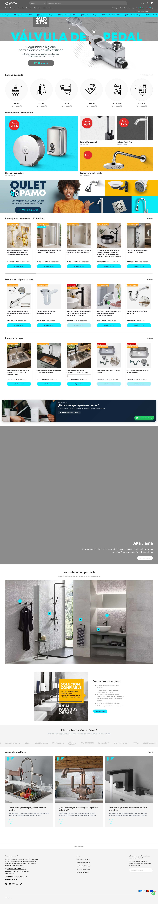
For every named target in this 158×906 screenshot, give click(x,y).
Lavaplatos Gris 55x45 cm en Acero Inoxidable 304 (108, 371)
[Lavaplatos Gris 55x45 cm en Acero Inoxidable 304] (109, 355)
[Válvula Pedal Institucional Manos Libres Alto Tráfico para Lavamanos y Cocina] (19, 296)
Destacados (47, 8)
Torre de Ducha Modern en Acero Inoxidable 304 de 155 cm (137, 251)
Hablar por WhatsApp (145, 418)
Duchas (16, 103)
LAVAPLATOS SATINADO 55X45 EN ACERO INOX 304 (138, 371)
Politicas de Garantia (83, 872)
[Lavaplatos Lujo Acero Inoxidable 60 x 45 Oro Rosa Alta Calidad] (49, 355)
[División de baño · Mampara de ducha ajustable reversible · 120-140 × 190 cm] (79, 235)
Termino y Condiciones (83, 869)
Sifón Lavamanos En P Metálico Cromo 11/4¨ (137, 312)
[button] (152, 3)
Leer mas (37, 815)
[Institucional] (116, 90)
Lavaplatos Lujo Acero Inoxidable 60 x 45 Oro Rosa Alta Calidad (49, 371)
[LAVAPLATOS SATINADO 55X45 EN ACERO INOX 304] (139, 355)
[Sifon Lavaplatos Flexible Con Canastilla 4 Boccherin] (49, 296)
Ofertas (91, 103)
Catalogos (115, 8)
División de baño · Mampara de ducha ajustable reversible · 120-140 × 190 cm (79, 252)
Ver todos (150, 218)
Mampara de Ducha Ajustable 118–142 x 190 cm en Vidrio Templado (49, 251)
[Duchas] (16, 90)
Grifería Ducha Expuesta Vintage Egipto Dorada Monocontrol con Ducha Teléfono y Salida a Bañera (17, 252)
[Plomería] (141, 90)
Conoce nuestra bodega (16, 869)
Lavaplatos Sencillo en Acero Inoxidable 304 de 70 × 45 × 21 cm (77, 371)
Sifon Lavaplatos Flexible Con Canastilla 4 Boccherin (46, 312)
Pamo (10, 898)
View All (150, 752)
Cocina (19, 8)
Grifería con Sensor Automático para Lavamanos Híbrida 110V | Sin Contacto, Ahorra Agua (108, 313)
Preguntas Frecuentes (83, 862)
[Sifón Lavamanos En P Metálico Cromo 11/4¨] (139, 296)
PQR (133, 8)
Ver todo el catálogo (147, 75)
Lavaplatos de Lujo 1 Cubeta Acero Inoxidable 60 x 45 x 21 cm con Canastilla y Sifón (18, 372)
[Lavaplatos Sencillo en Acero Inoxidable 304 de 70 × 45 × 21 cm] (79, 355)
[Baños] (66, 90)
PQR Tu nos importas (83, 859)
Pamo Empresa (125, 8)
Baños (28, 8)
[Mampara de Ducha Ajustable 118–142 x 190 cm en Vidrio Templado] (49, 235)
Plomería (37, 8)
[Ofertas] (91, 90)
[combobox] (78, 3)
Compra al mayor (100, 711)
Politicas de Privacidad (83, 866)
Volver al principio (79, 846)
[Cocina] (41, 90)
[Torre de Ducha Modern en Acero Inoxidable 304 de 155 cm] (139, 235)
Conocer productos (145, 558)
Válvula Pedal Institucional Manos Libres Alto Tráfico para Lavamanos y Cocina (19, 313)
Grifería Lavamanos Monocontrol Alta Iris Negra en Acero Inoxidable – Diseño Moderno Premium (79, 313)
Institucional (9, 8)
